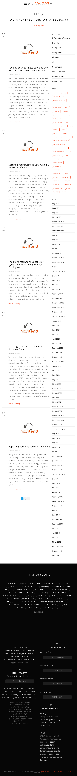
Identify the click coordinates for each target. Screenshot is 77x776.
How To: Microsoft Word (19, 707)
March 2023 (56, 343)
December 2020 (58, 415)
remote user (57, 118)
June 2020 (56, 438)
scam (63, 115)
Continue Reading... (14, 122)
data (66, 155)
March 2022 (56, 384)
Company (56, 47)
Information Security (61, 38)
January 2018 (57, 519)
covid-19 (55, 177)
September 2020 (58, 429)
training (69, 104)
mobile (65, 133)
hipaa (66, 148)
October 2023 (57, 312)
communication (58, 188)
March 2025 (56, 249)
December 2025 (58, 221)
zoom (55, 93)
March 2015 (56, 542)
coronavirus (65, 177)
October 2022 (57, 357)
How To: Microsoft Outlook (19, 702)
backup (64, 192)
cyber (66, 173)
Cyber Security (58, 71)
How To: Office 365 (19, 714)
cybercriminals (58, 162)
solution (65, 111)
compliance (56, 184)
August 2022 (56, 366)
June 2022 (56, 375)
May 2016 (55, 528)
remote (68, 122)
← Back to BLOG (38, 26)
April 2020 (56, 447)
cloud (68, 188)
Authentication (58, 76)
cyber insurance (58, 170)
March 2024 (56, 289)
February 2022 (57, 388)
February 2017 (57, 524)
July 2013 (55, 555)
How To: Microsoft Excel (19, 704)
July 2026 (55, 208)
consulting (56, 181)
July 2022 (55, 370)
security (55, 115)
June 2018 (56, 515)
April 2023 (56, 339)
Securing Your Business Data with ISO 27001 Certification (28, 166)
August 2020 (56, 433)
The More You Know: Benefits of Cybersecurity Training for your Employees (25, 264)
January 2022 (57, 393)
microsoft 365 (57, 137)
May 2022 (55, 379)
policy (55, 126)
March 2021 (56, 402)
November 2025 (58, 226)
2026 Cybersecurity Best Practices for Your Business (50, 737)
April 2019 (56, 492)
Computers (57, 52)
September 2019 (58, 474)
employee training (58, 151)
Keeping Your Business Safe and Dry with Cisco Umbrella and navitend (28, 69)
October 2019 (57, 470)
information (57, 148)
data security (57, 155)
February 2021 (57, 406)
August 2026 (56, 203)
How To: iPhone (19, 721)
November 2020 (58, 420)
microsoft (68, 137)
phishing (63, 129)
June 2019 (56, 483)
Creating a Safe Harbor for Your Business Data (25, 348)
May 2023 (55, 334)
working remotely (58, 96)
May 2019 (55, 488)
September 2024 (58, 271)
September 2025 (58, 231)
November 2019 (58, 465)
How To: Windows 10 (19, 716)
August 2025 (56, 235)
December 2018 (58, 501)
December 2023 (58, 303)
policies (62, 126)
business (56, 192)
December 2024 (58, 258)
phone (55, 129)
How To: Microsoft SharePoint (19, 711)
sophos (66, 107)
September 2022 (58, 361)
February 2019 (57, 497)
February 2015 (57, 546)
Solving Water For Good (49, 716)
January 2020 (57, 461)
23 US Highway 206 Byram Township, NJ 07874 (57, 771)
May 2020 (55, 443)
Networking (57, 81)
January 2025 (57, 253)
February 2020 (57, 456)
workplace (63, 93)
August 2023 (56, 321)
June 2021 (56, 397)
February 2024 (57, 294)
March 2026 (56, 217)
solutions (56, 111)
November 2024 (58, 262)
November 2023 (58, 307)
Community (57, 67)
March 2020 (56, 452)
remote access (57, 122)
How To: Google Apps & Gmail (20, 719)
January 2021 (57, 411)
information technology (61, 140)
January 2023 (57, 352)
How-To (55, 43)
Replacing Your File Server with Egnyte (29, 446)
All (53, 62)
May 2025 (55, 240)
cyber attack (57, 173)
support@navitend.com (19, 662)
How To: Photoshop (20, 723)
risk (69, 115)
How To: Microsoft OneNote (20, 709)
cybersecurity (57, 159)
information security (59, 144)
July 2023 (55, 325)
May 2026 (55, 212)
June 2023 (56, 330)
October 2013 (57, 551)
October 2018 (57, 506)
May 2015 (55, 537)
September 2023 (58, 316)
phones (70, 126)
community (67, 184)
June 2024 (56, 280)
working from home (59, 100)
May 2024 (55, 285)
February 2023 (57, 348)
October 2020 (57, 424)
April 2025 (56, 244)
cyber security (57, 166)
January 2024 (57, 298)
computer (67, 181)
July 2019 (55, 479)
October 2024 (57, 267)
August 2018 (56, 510)
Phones (55, 57)
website (55, 104)
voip (62, 104)
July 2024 (55, 276)
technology (57, 107)
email (69, 151)
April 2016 (56, 533)
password (56, 133)
